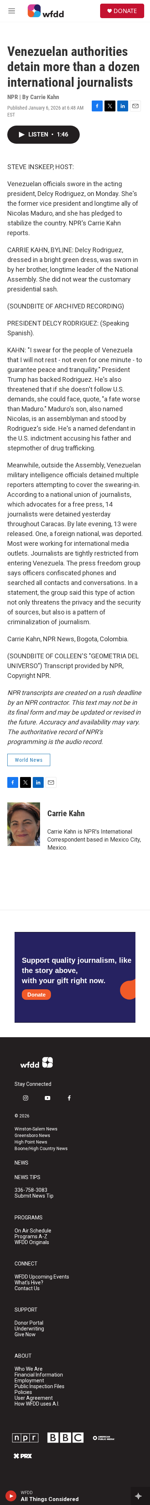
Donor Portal (29, 1323)
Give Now (25, 1334)
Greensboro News (32, 1135)
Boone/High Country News (41, 1148)
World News (29, 760)
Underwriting (29, 1329)
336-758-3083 (31, 1190)
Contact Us (27, 1288)
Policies (23, 1392)
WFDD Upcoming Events (42, 1277)
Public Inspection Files (39, 1386)
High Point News (31, 1142)
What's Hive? (29, 1282)
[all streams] (140, 1496)
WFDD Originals (32, 1242)
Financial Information (39, 1375)
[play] (11, 1496)
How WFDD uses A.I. (37, 1404)
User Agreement (34, 1398)
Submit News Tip (34, 1196)
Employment (29, 1380)
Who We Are (29, 1369)
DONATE (125, 11)
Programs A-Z (31, 1236)
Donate (36, 994)
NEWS (21, 1163)
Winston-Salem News (36, 1129)
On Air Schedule (33, 1231)
